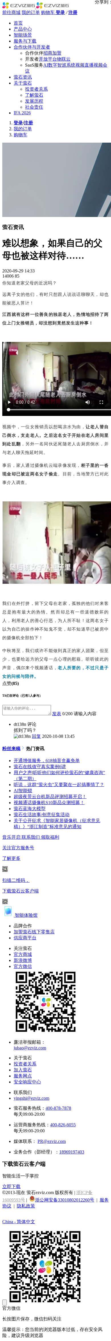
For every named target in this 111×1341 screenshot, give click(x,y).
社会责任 (34, 107)
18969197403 (71, 1151)
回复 (36, 736)
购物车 (48, 12)
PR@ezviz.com (52, 1141)
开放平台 (48, 59)
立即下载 (11, 1186)
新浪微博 (23, 960)
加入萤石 (23, 1069)
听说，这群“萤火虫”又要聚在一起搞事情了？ (59, 784)
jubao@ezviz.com (30, 1047)
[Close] (4, 1303)
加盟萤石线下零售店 (34, 931)
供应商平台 (25, 937)
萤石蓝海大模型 (30, 808)
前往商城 (11, 12)
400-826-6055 (63, 1124)
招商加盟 (52, 53)
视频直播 (84, 65)
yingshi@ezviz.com (31, 1098)
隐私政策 (26, 1205)
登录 (60, 12)
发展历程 (34, 101)
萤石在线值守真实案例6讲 (40, 766)
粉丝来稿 (11, 748)
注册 (72, 12)
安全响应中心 (27, 1081)
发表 (56, 713)
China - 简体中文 (18, 1221)
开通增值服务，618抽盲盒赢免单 (47, 760)
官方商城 (23, 954)
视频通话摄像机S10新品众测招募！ (49, 802)
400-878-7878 (58, 1108)
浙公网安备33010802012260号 (64, 1199)
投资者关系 (36, 89)
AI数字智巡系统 (59, 65)
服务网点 (23, 1075)
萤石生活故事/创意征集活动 (41, 814)
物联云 (64, 59)
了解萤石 (34, 95)
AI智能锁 (23, 790)
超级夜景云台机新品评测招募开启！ (50, 796)
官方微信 (23, 966)
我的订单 (31, 12)
